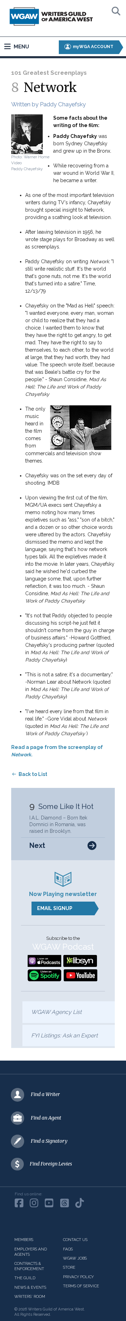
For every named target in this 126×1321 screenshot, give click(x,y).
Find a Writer (45, 1094)
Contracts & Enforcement (29, 1266)
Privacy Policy (78, 1276)
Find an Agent (46, 1118)
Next (37, 846)
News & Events (30, 1287)
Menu (20, 47)
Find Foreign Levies (51, 1164)
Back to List (33, 774)
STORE (69, 1267)
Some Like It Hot (65, 806)
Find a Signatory (49, 1141)
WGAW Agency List (56, 1012)
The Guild (24, 1277)
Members (23, 1239)
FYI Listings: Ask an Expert (64, 1035)
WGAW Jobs (75, 1258)
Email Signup (54, 908)
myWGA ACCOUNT (92, 46)
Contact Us (75, 1239)
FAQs (68, 1249)
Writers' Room (29, 1296)
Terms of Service (81, 1285)
